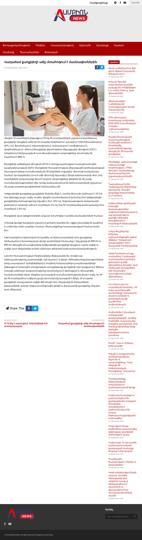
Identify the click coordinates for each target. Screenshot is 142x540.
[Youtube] (124, 3)
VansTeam (49, 535)
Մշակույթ (102, 45)
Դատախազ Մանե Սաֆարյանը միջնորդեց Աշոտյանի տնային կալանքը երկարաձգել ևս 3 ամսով (122, 190)
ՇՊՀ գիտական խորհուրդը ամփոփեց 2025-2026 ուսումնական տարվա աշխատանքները (122, 123)
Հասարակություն (62, 45)
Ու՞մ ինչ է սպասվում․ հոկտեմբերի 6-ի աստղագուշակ (26, 324)
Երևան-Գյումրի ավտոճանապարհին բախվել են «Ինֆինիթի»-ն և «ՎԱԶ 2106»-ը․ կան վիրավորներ (122, 87)
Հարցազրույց (98, 2)
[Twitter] (102, 67)
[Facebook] (120, 3)
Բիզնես (40, 45)
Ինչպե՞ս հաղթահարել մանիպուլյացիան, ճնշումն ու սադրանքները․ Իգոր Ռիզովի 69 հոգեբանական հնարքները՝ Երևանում (121, 362)
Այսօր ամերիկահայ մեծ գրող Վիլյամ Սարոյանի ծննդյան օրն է (122, 71)
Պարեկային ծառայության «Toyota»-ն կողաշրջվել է (122, 462)
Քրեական (51, 52)
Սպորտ (119, 45)
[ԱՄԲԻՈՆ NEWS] (71, 17)
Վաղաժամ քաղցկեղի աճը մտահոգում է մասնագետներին (81, 324)
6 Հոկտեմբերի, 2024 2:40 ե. (16, 68)
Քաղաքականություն (16, 45)
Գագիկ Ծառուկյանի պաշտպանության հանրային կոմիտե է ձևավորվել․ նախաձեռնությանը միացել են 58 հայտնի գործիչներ (120, 145)
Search (134, 3)
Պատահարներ (29, 52)
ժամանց (8, 52)
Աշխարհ (85, 45)
